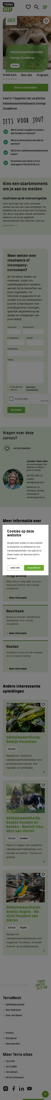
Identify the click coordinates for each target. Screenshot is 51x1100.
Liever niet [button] (15, 568)
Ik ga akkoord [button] (34, 568)
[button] (17, 558)
